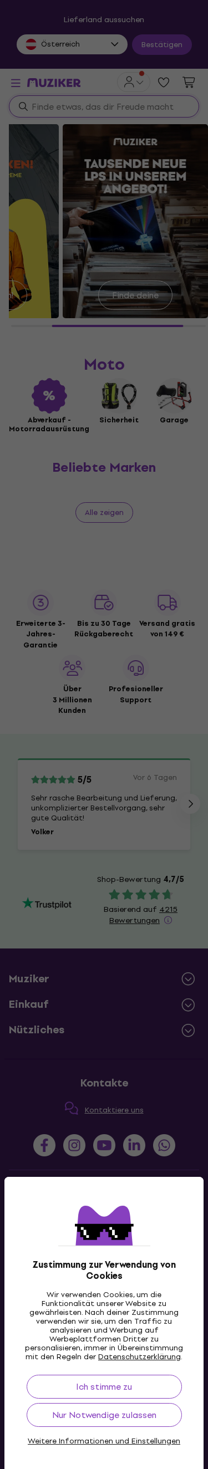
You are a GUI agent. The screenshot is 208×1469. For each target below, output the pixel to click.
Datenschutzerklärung (139, 1357)
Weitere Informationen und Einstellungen (104, 1441)
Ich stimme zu (104, 1387)
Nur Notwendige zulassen (104, 1415)
